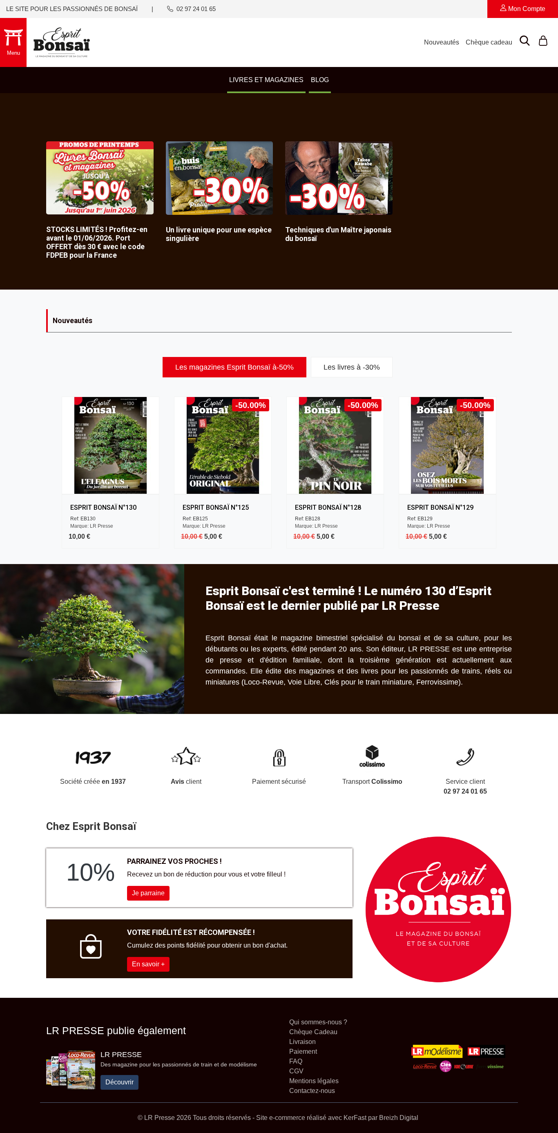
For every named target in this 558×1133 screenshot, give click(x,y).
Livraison (302, 1041)
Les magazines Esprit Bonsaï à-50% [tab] (234, 367)
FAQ (295, 1061)
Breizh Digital (398, 1117)
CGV (296, 1071)
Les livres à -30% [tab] (352, 367)
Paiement (303, 1051)
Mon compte (526, 8)
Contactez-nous (312, 1090)
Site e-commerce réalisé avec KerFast (311, 1117)
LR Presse (121, 1054)
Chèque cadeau (489, 42)
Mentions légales (314, 1080)
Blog (320, 79)
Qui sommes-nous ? (318, 1022)
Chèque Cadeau (313, 1031)
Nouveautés (441, 42)
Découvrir (119, 1082)
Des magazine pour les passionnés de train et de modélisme (178, 1064)
